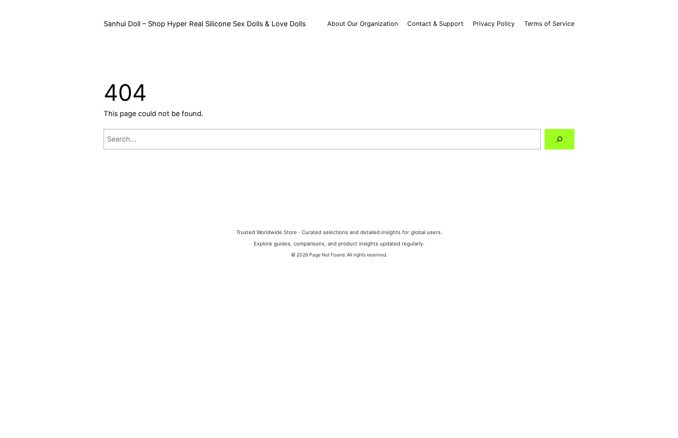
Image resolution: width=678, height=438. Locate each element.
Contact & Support (435, 23)
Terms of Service (549, 23)
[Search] (559, 139)
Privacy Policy (494, 23)
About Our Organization (362, 23)
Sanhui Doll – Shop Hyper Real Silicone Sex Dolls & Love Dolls (205, 24)
